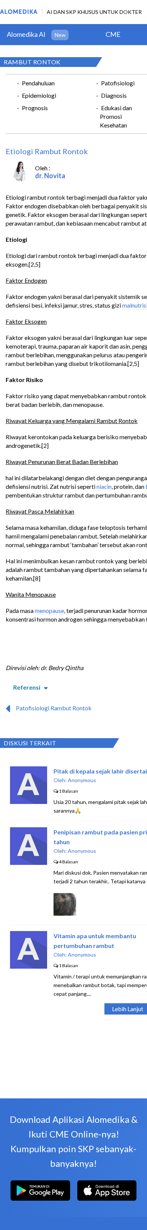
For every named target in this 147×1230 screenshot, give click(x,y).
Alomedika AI (26, 34)
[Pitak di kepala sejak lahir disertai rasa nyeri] (28, 801)
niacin (104, 486)
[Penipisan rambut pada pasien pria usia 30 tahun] (28, 862)
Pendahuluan (38, 82)
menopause (49, 610)
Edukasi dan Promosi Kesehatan (116, 116)
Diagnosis (114, 95)
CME (113, 34)
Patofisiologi (118, 82)
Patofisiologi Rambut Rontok (54, 707)
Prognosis (35, 107)
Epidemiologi (39, 95)
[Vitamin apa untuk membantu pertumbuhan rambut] (28, 966)
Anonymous (82, 780)
